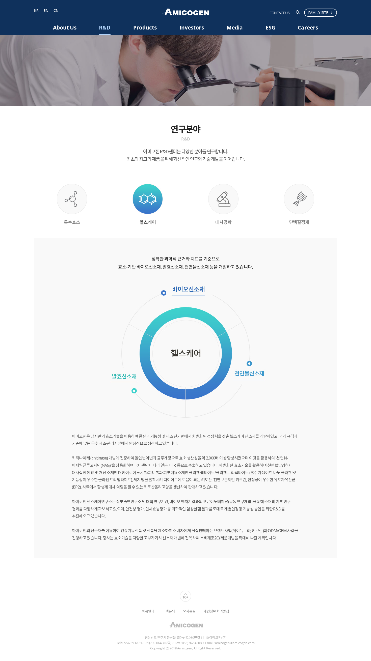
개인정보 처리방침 (216, 611)
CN (56, 11)
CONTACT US (279, 12)
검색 (298, 12)
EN (46, 11)
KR (36, 11)
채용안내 (148, 611)
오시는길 (189, 611)
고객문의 (169, 611)
